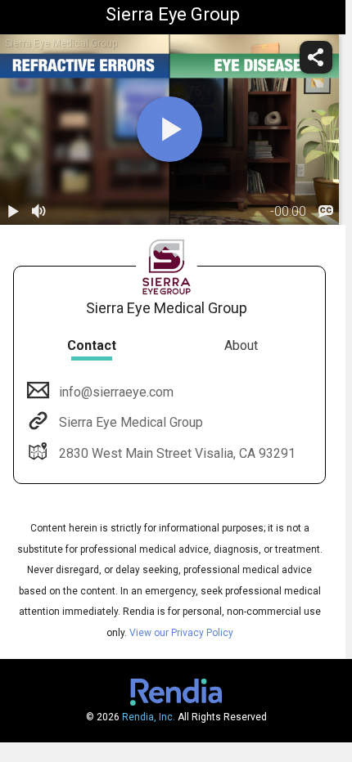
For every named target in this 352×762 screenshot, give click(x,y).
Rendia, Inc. (148, 717)
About (241, 345)
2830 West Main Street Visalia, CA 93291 (177, 453)
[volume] (39, 212)
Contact (91, 345)
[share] (316, 57)
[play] (169, 129)
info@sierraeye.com (116, 392)
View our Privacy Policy (181, 633)
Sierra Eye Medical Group (131, 422)
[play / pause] (13, 212)
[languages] (326, 212)
